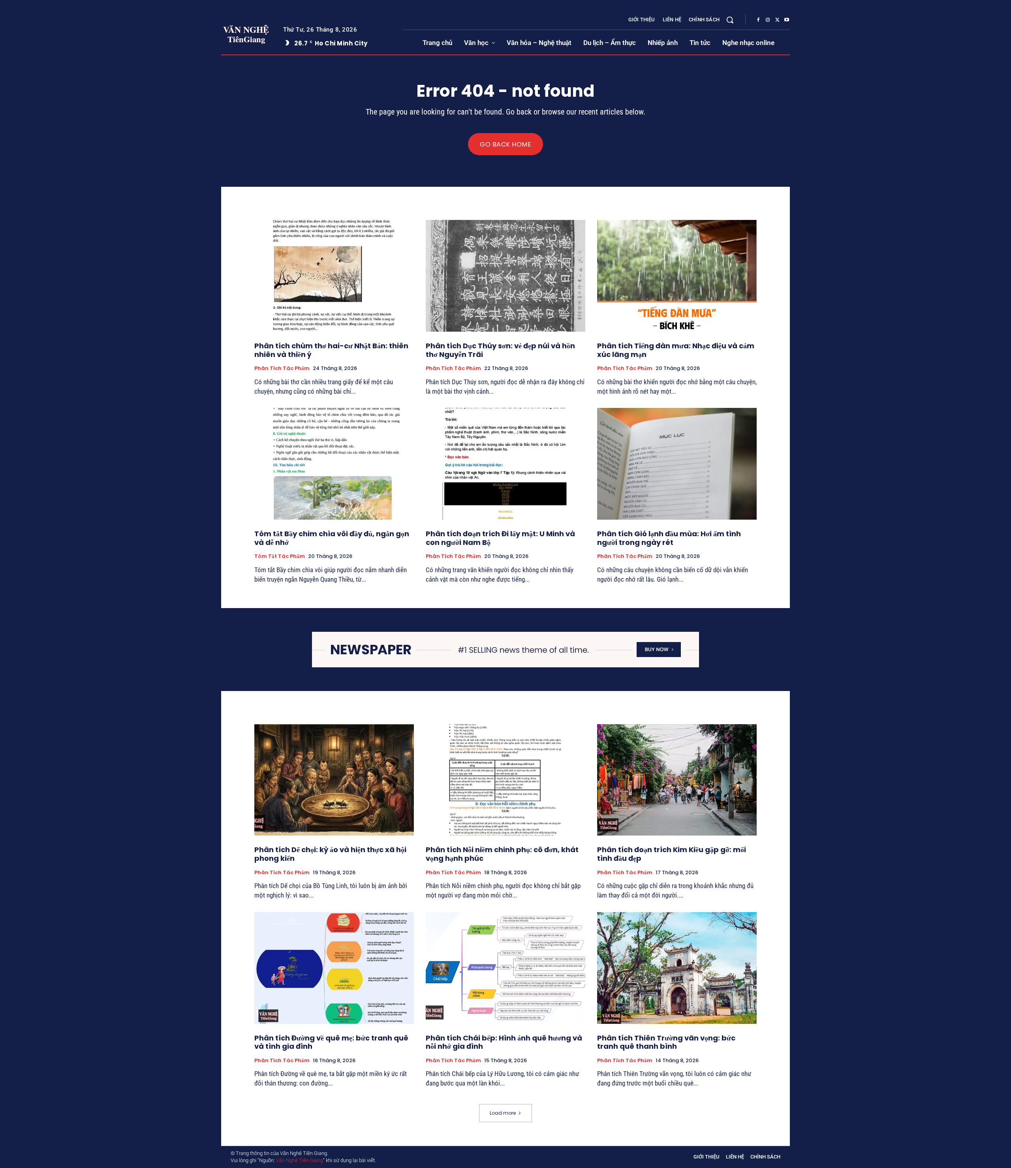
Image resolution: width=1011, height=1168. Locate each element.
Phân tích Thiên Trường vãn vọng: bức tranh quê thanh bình (666, 1042)
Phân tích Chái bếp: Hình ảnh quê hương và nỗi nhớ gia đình (504, 1042)
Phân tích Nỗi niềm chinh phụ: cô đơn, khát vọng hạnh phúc (502, 854)
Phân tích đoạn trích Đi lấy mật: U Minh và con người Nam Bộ (500, 538)
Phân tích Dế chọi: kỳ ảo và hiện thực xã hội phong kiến (330, 854)
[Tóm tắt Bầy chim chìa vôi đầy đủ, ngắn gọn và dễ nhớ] (334, 464)
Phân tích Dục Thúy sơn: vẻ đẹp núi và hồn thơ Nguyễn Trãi (500, 350)
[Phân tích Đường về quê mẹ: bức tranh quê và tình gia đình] (334, 968)
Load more (503, 1113)
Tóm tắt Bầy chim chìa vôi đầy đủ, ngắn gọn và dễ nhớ (331, 538)
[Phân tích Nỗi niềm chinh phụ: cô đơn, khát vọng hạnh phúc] (505, 780)
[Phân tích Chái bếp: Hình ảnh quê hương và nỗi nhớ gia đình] (505, 968)
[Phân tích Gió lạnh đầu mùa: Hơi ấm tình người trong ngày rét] (677, 464)
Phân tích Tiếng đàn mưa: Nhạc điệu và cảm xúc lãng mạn (675, 350)
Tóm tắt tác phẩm (279, 556)
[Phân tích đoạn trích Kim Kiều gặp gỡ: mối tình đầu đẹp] (677, 780)
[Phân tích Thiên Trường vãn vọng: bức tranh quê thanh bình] (677, 968)
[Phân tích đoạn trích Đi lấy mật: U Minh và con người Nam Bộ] (505, 464)
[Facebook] (758, 20)
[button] (729, 19)
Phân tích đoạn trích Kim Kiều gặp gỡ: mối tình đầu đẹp (671, 854)
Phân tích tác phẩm (282, 368)
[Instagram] (767, 20)
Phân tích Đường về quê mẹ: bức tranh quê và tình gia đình (331, 1042)
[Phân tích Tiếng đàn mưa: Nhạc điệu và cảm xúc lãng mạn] (677, 276)
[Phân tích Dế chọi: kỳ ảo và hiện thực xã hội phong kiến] (334, 780)
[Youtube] (786, 20)
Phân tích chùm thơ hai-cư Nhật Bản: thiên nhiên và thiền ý (331, 350)
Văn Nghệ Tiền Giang (299, 1160)
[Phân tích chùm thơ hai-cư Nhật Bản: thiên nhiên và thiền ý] (334, 276)
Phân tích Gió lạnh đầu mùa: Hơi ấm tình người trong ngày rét (669, 538)
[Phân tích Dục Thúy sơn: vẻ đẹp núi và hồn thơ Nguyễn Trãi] (505, 276)
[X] (777, 20)
